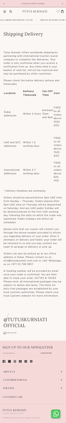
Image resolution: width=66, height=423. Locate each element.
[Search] (10, 11)
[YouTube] (20, 361)
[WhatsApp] (31, 361)
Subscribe (46, 353)
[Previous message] (4, 3)
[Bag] (62, 11)
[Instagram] (9, 361)
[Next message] (61, 3)
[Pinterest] (14, 361)
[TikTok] (25, 361)
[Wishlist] (58, 11)
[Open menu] (4, 11)
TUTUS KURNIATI (34, 11)
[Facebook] (4, 361)
